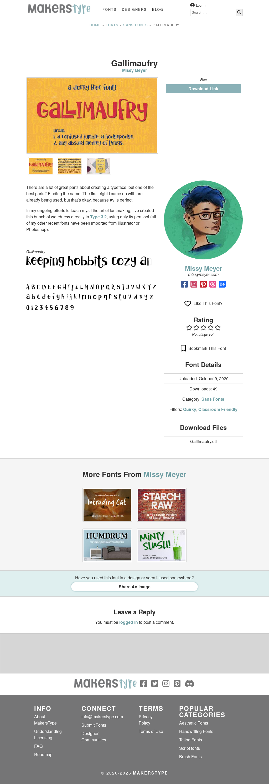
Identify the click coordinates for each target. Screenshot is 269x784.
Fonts (109, 9)
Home (95, 25)
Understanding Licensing (48, 734)
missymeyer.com (203, 274)
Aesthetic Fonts (193, 723)
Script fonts (189, 748)
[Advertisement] (134, 43)
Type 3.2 (98, 217)
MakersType (150, 773)
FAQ (38, 746)
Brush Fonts (190, 756)
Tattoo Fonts (190, 740)
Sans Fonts (135, 25)
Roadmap (43, 754)
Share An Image (135, 587)
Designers (134, 9)
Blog (157, 9)
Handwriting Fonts (196, 731)
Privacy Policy (146, 719)
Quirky (189, 409)
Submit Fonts (93, 725)
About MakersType (45, 719)
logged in (128, 622)
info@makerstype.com (102, 716)
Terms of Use (151, 731)
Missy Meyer (134, 70)
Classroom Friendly (217, 409)
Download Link (203, 89)
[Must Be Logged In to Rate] (203, 327)
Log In (200, 5)
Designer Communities (93, 736)
